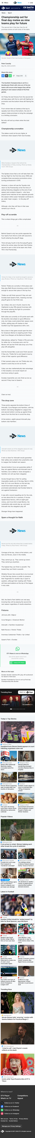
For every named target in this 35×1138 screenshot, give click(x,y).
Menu (6, 3)
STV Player (5, 1096)
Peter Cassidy (6, 63)
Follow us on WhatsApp (11, 1110)
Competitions (23, 1096)
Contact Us (4, 1121)
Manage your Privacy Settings (11, 1126)
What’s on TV (6, 1098)
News (4, 13)
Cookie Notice (13, 1121)
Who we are (4, 1118)
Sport (10, 13)
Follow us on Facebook (11, 1106)
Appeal (20, 1098)
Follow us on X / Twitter (11, 1103)
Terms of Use (13, 1118)
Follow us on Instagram (11, 1113)
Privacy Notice (23, 1118)
